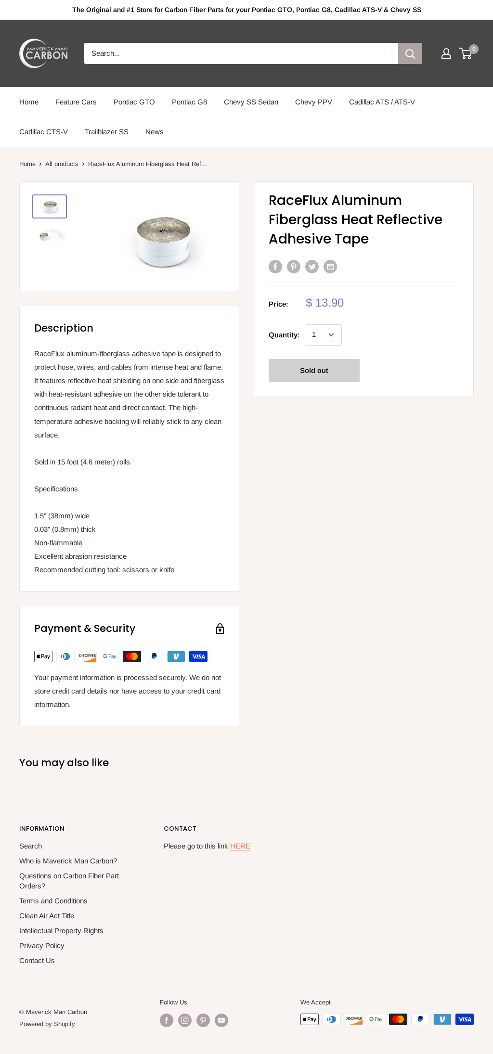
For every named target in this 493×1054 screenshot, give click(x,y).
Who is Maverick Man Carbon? (68, 861)
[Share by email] (330, 266)
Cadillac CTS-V (43, 132)
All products (61, 163)
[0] (466, 53)
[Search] (410, 53)
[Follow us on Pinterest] (203, 1020)
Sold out (314, 370)
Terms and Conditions (53, 901)
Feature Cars (76, 102)
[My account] (446, 53)
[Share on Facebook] (275, 266)
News (154, 132)
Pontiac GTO (134, 102)
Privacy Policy (42, 945)
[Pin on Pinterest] (293, 266)
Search (30, 846)
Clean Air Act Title (46, 916)
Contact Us (37, 960)
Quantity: (284, 335)
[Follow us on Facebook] (166, 1020)
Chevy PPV (313, 102)
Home (29, 102)
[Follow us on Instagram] (185, 1020)
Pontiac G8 (189, 102)
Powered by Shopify (47, 1024)
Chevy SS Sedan (251, 102)
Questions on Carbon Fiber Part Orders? (69, 881)
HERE (240, 846)
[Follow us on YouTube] (221, 1020)
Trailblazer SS (107, 132)
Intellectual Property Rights (61, 930)
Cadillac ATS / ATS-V (382, 102)
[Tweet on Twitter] (312, 266)
